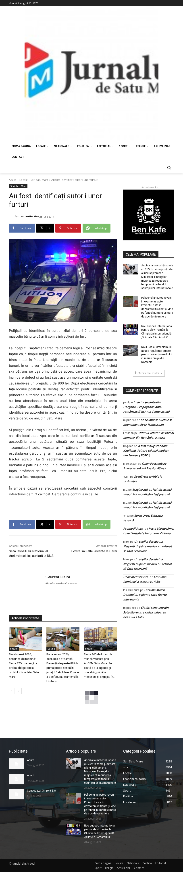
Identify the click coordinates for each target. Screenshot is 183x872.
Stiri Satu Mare (39, 180)
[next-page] (19, 691)
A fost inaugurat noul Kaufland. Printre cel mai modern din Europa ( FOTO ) (146, 450)
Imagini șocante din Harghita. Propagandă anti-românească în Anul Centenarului (146, 407)
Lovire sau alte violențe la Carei (94, 551)
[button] (169, 167)
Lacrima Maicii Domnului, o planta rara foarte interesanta (144, 594)
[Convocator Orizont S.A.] (16, 794)
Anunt (30, 760)
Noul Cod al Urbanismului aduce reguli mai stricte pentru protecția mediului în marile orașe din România (156, 354)
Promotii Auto (133, 529)
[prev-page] (12, 691)
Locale (23, 180)
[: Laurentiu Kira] (12, 216)
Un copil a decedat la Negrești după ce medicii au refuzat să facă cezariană (147, 546)
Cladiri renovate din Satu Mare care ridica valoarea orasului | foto (145, 612)
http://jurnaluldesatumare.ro (61, 583)
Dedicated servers (135, 577)
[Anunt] (16, 763)
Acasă (13, 180)
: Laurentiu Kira (28, 216)
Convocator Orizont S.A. (41, 790)
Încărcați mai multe (147, 373)
